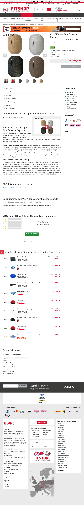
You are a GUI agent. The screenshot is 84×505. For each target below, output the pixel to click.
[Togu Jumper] (13, 302)
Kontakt (19, 1)
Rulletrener (61, 451)
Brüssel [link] (12, 473)
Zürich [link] (17, 469)
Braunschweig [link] (15, 433)
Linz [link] (19, 457)
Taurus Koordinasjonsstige (25, 309)
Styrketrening (26, 15)
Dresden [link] (12, 435)
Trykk (44, 444)
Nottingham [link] (7, 453)
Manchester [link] (22, 451)
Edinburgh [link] (6, 451)
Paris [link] (7, 478)
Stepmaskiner (61, 453)
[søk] (49, 9)
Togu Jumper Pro (22, 326)
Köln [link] (10, 440)
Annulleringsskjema (36, 436)
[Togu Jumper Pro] (13, 328)
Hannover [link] (6, 438)
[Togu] (22, 303)
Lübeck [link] (17, 440)
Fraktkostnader (35, 434)
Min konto (75, 1)
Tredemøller (61, 429)
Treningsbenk (61, 439)
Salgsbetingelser (36, 430)
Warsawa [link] (6, 486)
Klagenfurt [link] (15, 457)
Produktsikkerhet (10, 108)
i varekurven (71, 67)
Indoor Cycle (61, 441)
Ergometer (61, 427)
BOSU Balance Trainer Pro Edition (27, 265)
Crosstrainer (61, 425)
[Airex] (22, 294)
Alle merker (61, 470)
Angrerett (45, 434)
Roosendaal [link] (13, 465)
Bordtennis (61, 437)
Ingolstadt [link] (12, 438)
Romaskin (60, 431)
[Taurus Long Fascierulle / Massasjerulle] (13, 284)
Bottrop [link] (9, 433)
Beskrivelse (8, 92)
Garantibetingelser (10, 98)
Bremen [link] (21, 433)
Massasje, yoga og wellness (55, 15)
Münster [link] (11, 442)
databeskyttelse (47, 430)
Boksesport (61, 445)
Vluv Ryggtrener (38, 24)
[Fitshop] (17, 9)
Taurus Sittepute (22, 274)
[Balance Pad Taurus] (13, 258)
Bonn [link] (5, 433)
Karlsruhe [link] (17, 438)
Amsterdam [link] (7, 463)
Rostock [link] (6, 444)
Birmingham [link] (16, 450)
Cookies (34, 432)
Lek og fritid (39, 15)
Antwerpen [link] (7, 473)
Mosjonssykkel (62, 449)
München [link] (6, 442)
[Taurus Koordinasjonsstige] (13, 310)
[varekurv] (78, 9)
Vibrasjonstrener (62, 467)
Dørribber (60, 463)
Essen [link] (5, 437)
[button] (6, 81)
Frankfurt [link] (9, 437)
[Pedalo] (22, 338)
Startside (5, 24)
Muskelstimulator (62, 465)
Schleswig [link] (18, 444)
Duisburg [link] (22, 435)
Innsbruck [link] (9, 457)
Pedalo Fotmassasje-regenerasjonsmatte (29, 335)
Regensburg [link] (22, 442)
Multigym (60, 433)
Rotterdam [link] (19, 465)
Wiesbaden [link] (7, 445)
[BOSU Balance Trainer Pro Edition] (13, 267)
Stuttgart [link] (23, 444)
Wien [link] (5, 459)
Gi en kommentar (32, 234)
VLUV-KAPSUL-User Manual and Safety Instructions (19, 188)
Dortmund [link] (6, 435)
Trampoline (61, 435)
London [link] (17, 451)
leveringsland (62, 1)
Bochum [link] (24, 431)
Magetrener (61, 459)
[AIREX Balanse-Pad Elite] (13, 293)
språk (69, 1)
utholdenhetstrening (11, 15)
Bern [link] (8, 469)
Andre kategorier (74, 15)
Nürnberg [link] (16, 442)
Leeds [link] (10, 450)
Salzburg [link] (23, 457)
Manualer (60, 443)
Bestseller (8, 105)
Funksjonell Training (63, 457)
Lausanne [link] (12, 469)
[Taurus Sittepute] (13, 276)
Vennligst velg (55, 43)
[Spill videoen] (46, 126)
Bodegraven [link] (13, 463)
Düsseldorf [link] (17, 435)
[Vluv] (9, 34)
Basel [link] (5, 469)
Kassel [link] (22, 438)
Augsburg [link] (10, 431)
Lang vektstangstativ (63, 455)
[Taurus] (22, 260)
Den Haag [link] (19, 463)
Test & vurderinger (10, 102)
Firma (5, 1)
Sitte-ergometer (62, 447)
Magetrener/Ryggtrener (21, 24)
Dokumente (8, 95)
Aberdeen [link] (6, 450)
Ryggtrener (31, 24)
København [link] (7, 482)
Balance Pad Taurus (23, 257)
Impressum (10, 1)
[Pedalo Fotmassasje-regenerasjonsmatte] (13, 336)
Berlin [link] (15, 431)
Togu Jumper (21, 300)
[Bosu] (22, 268)
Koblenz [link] (6, 440)
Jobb (15, 1)
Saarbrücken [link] (12, 444)
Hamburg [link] (20, 437)
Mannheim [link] (22, 440)
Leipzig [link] (13, 440)
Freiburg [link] (15, 437)
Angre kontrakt (42, 422)
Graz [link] (5, 457)
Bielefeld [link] (19, 431)
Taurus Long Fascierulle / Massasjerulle (28, 283)
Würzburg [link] (12, 445)
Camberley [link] (22, 450)
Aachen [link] (6, 431)
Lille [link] (5, 478)
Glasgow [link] (12, 451)
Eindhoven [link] (6, 465)
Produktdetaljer (9, 88)
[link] (67, 121)
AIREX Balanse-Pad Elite (24, 291)
